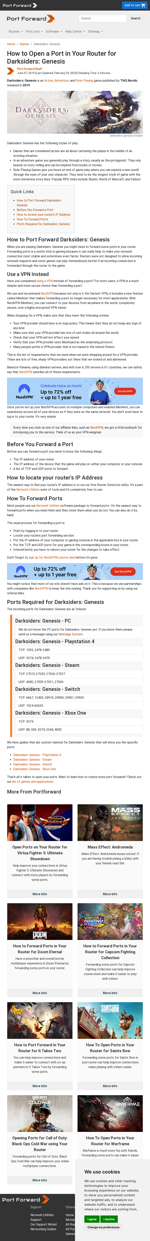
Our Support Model (43, 1224)
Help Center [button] (74, 31)
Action (48, 80)
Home (11, 44)
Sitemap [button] (94, 31)
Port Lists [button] (33, 31)
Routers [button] (14, 31)
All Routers (73, 1224)
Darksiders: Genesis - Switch (32, 764)
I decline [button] (109, 1219)
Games (24, 44)
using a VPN (45, 281)
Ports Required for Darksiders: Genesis (43, 224)
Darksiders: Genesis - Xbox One (34, 769)
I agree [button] (92, 1219)
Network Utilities (28, 489)
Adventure (61, 80)
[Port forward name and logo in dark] (31, 18)
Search (135, 18)
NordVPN (47, 293)
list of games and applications (32, 782)
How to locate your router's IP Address (44, 214)
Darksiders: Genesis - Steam (32, 760)
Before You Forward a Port (35, 210)
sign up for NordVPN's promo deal (52, 557)
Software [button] (53, 31)
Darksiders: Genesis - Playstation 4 (37, 755)
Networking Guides (43, 1229)
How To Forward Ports (32, 219)
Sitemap (71, 1207)
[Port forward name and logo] (19, 5)
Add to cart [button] (133, 5)
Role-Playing (84, 80)
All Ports (72, 1229)
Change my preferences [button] (104, 1227)
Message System (70, 634)
